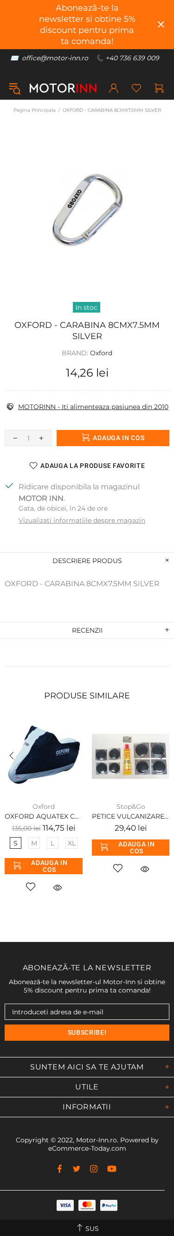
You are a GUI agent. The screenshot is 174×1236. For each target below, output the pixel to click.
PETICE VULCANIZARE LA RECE (131, 816)
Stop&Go (130, 806)
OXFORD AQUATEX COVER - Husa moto (44, 816)
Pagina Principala (34, 110)
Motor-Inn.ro (96, 1140)
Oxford (101, 353)
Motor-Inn (63, 88)
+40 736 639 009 (132, 58)
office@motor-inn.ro (55, 58)
